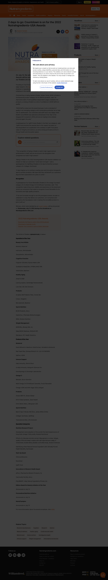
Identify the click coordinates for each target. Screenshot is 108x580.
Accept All (59, 87)
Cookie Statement (62, 83)
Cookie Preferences (46, 87)
